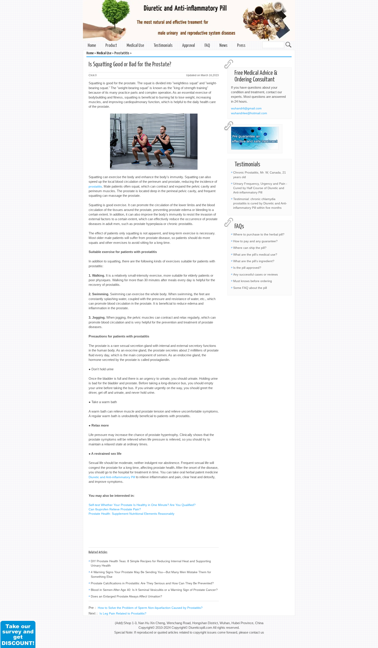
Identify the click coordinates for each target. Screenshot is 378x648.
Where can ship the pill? (249, 247)
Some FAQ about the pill (250, 288)
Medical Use (135, 46)
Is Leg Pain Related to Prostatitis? (123, 613)
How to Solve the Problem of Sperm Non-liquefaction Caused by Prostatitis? (150, 607)
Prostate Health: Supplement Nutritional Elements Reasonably (131, 513)
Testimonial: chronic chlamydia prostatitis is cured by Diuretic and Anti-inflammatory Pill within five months (260, 203)
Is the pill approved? (247, 267)
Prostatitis (121, 53)
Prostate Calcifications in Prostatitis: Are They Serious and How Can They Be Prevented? (152, 583)
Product (111, 46)
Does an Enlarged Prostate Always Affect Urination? (126, 596)
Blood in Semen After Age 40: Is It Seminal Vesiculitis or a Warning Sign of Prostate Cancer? (154, 590)
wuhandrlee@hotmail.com (249, 113)
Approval (188, 46)
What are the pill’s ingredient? (253, 261)
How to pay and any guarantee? (255, 241)
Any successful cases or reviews (255, 274)
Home (92, 46)
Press (241, 46)
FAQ (207, 46)
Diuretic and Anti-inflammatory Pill (112, 477)
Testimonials (163, 46)
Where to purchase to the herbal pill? (258, 234)
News (223, 46)
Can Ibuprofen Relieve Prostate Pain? (115, 509)
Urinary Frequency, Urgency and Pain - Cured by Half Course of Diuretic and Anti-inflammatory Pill (260, 188)
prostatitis (95, 186)
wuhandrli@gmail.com (246, 108)
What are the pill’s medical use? (255, 254)
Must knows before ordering (252, 281)
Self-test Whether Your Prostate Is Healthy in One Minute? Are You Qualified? (142, 505)
